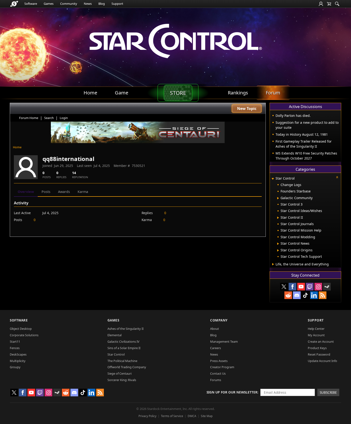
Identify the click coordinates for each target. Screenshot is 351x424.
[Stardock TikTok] (305, 295)
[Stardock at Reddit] (288, 295)
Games (48, 3)
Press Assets (219, 361)
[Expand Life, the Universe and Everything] (273, 264)
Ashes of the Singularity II (125, 328)
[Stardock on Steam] (327, 286)
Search (49, 118)
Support (117, 3)
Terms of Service (172, 416)
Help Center (316, 328)
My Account (316, 335)
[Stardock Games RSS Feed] (322, 295)
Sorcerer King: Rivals (121, 380)
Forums (215, 380)
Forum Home (28, 118)
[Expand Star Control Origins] (278, 250)
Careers (215, 348)
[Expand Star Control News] (278, 244)
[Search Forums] (337, 4)
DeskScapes (18, 354)
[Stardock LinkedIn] (314, 295)
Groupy (15, 367)
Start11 (15, 341)
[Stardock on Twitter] (284, 286)
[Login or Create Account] (320, 4)
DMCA (192, 416)
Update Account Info (322, 361)
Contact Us (218, 373)
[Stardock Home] (14, 4)
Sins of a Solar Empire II (123, 348)
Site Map (207, 416)
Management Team (224, 341)
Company (219, 320)
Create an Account (321, 341)
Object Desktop (21, 328)
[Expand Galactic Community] (278, 198)
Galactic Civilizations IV (123, 341)
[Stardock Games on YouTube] (301, 286)
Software (30, 3)
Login (64, 118)
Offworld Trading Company (126, 367)
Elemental (114, 335)
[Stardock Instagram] (318, 286)
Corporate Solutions (24, 335)
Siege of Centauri (119, 373)
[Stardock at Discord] (296, 295)
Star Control (116, 354)
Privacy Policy (147, 416)
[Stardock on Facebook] (292, 286)
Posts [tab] (46, 191)
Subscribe (328, 392)
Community (68, 3)
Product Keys (317, 348)
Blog (101, 3)
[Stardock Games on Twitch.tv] (309, 286)
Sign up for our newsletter (232, 392)
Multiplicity (18, 361)
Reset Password (319, 354)
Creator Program (222, 367)
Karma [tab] (83, 191)
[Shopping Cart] (329, 4)
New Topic (246, 108)
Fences (15, 348)
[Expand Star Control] (272, 179)
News (88, 3)
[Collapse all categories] (337, 177)
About (214, 328)
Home (17, 147)
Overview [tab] (26, 191)
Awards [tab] (64, 191)
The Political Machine (122, 361)
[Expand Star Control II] (278, 218)
